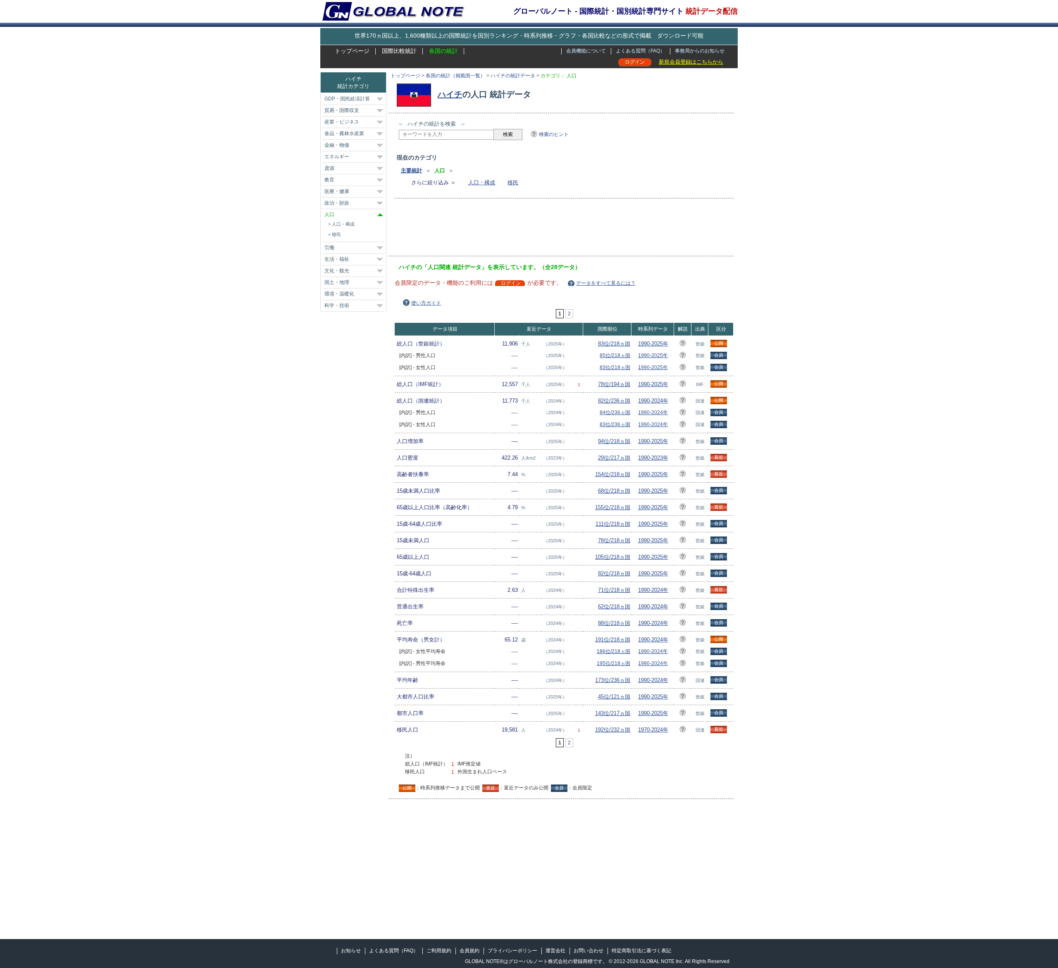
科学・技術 (336, 305)
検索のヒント (554, 134)
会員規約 (469, 951)
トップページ (352, 51)
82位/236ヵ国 (614, 401)
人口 (329, 214)
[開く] (379, 99)
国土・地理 (336, 282)
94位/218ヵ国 (614, 441)
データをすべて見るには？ (606, 283)
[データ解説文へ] (682, 344)
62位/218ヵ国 (614, 606)
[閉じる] (380, 214)
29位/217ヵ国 (614, 458)
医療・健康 (336, 191)
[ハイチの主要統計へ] (416, 94)
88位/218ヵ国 (614, 623)
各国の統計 (443, 51)
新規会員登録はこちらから (691, 62)
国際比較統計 (399, 51)
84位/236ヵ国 (615, 412)
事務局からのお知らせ (699, 51)
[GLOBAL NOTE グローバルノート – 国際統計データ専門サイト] (394, 19)
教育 (329, 180)
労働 (329, 247)
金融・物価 (336, 145)
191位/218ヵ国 (612, 640)
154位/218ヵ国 (612, 474)
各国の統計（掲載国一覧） (455, 76)
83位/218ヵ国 (614, 344)
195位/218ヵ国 (613, 663)
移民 (513, 182)
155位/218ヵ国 (612, 507)
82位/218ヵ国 (614, 573)
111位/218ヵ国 (613, 524)
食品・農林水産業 (344, 133)
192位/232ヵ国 (612, 730)
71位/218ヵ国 (614, 590)
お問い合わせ (588, 951)
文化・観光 (336, 271)
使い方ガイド (426, 303)
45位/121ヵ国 (614, 697)
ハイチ (450, 94)
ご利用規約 (439, 951)
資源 (329, 168)
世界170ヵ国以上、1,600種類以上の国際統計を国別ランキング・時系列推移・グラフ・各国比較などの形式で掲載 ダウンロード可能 (529, 35)
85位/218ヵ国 (615, 355)
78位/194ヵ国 (614, 384)
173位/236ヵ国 (612, 680)
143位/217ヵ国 (612, 713)
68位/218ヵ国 (614, 491)
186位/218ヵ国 (613, 651)
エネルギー (336, 157)
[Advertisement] (549, 229)
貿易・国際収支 (341, 110)
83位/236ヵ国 (615, 424)
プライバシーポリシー (512, 951)
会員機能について (586, 51)
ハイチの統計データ (513, 76)
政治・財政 (336, 203)
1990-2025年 (653, 344)
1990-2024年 (653, 401)
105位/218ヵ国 (612, 557)
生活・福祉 (336, 259)
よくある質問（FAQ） (640, 51)
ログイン (635, 62)
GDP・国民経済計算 (347, 99)
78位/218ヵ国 (614, 540)
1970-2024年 (653, 730)
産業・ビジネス (341, 122)
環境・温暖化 (339, 294)
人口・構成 (481, 182)
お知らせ (351, 951)
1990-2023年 (653, 458)
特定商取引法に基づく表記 (641, 951)
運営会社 (555, 951)
